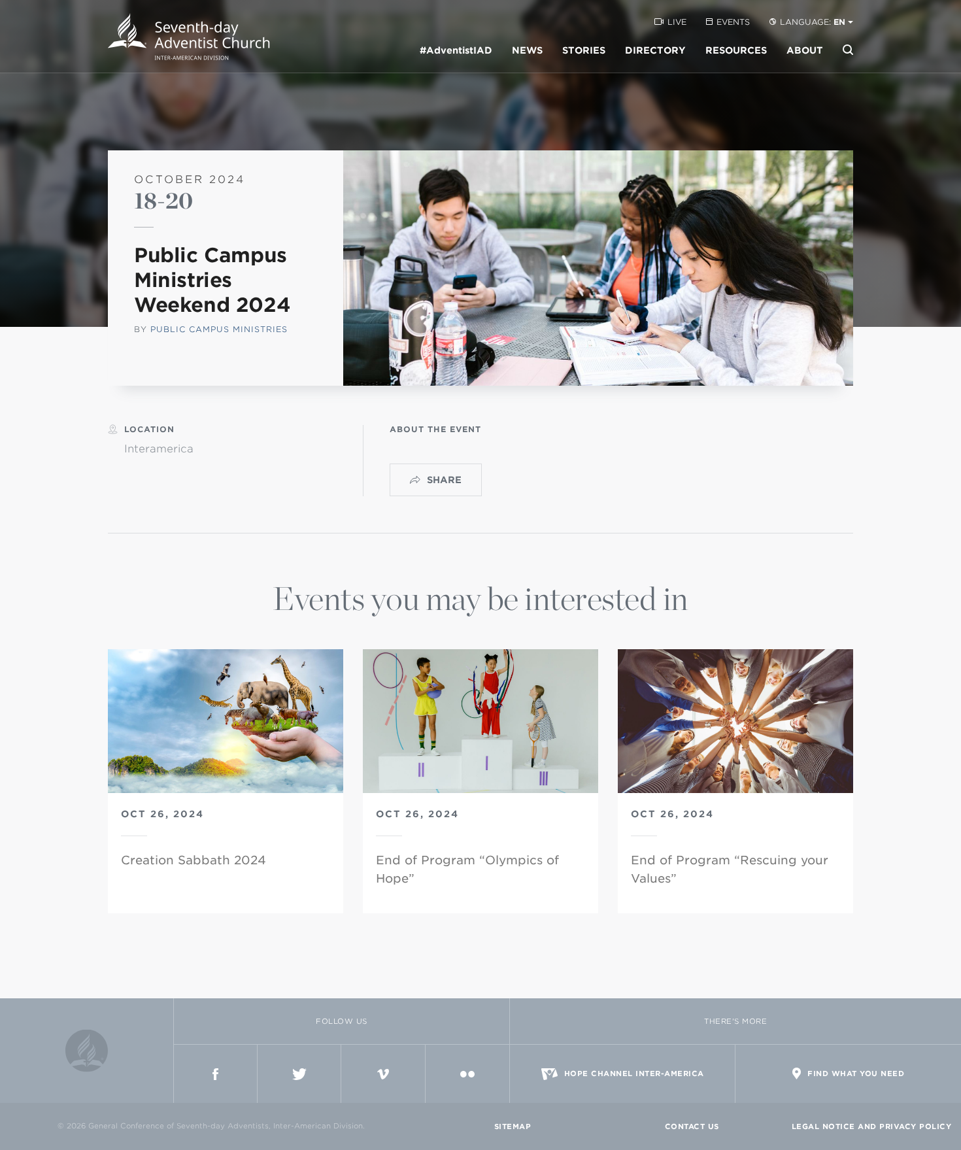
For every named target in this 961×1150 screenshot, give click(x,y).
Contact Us (692, 1126)
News (527, 50)
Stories (583, 50)
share (444, 480)
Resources (736, 50)
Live (676, 22)
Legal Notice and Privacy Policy (872, 1126)
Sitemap (512, 1126)
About (804, 50)
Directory (655, 50)
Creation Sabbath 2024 (193, 860)
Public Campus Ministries (219, 329)
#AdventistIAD (456, 50)
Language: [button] (812, 22)
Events (733, 22)
